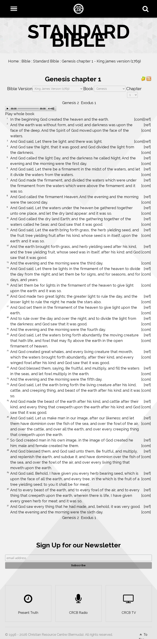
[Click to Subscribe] (143, 78)
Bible (25, 61)
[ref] (147, 119)
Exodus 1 (88, 103)
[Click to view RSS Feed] (148, 78)
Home (13, 61)
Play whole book (19, 114)
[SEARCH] (146, 9)
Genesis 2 (70, 103)
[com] (139, 119)
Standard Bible (46, 61)
